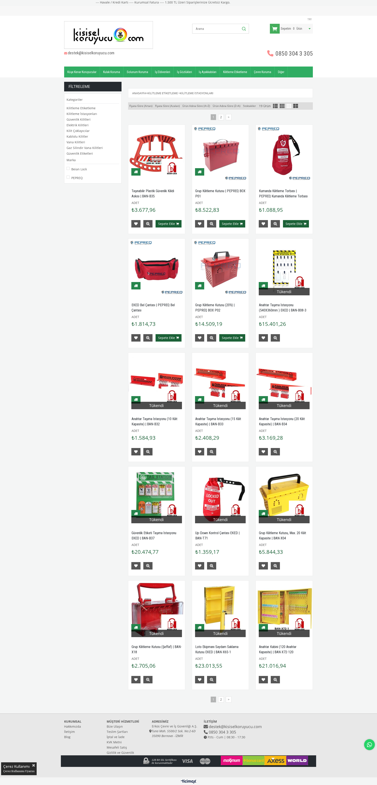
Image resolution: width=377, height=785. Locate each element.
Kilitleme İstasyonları (82, 114)
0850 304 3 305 (293, 53)
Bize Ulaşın (115, 726)
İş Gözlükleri (184, 72)
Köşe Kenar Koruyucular (81, 72)
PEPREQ (77, 178)
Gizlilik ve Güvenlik (120, 753)
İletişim (69, 732)
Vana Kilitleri (76, 142)
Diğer (281, 72)
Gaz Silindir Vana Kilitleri (85, 148)
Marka (71, 160)
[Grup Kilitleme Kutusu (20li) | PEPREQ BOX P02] (220, 267)
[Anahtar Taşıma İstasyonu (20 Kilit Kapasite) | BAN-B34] (284, 381)
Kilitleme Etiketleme (235, 72)
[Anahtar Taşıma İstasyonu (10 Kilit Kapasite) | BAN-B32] (156, 381)
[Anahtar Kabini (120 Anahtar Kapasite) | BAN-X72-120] (284, 609)
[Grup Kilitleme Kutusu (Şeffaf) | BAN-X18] (156, 609)
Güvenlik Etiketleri (80, 153)
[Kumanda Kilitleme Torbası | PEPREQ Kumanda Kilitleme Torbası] (284, 153)
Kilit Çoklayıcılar (78, 131)
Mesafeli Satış (117, 747)
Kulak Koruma (111, 72)
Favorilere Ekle (136, 223)
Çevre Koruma (262, 72)
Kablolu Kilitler (77, 136)
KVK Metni (114, 742)
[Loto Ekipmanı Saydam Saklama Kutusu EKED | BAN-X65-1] (220, 609)
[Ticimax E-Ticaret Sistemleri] (188, 782)
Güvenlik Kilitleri (79, 119)
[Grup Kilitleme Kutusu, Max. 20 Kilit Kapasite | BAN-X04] (284, 495)
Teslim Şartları (117, 732)
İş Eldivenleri (162, 72)
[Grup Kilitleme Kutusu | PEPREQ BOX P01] (220, 153)
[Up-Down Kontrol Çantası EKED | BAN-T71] (220, 495)
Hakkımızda (72, 726)
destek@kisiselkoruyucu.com (91, 53)
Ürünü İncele (148, 223)
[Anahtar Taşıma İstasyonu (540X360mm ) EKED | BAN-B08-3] (284, 267)
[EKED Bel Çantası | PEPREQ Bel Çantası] (156, 267)
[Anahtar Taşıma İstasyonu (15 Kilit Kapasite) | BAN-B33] (220, 381)
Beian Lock (79, 169)
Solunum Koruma (137, 72)
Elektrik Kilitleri (78, 125)
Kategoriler (75, 99)
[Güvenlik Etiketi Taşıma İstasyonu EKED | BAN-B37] (156, 495)
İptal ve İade (116, 737)
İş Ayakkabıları (207, 72)
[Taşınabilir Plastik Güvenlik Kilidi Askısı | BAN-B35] (156, 153)
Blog (67, 737)
